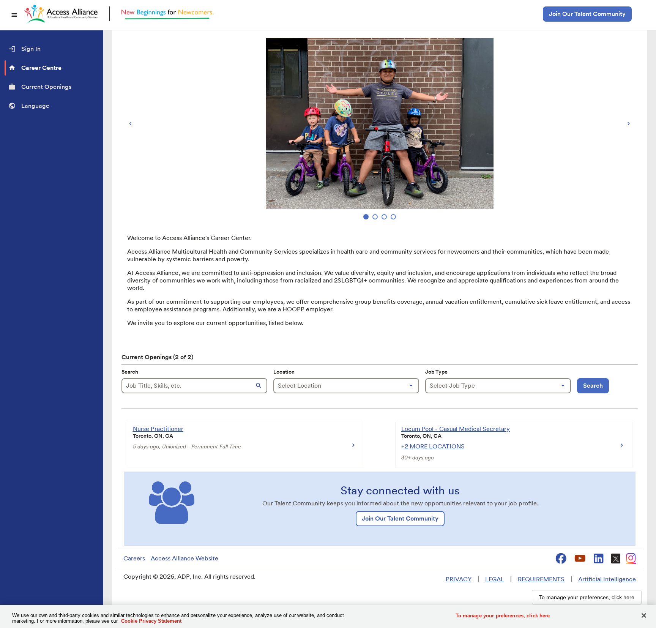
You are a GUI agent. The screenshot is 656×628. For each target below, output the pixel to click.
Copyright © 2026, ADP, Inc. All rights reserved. (189, 576)
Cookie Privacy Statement (151, 621)
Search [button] (593, 385)
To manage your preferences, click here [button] (586, 597)
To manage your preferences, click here (503, 616)
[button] (259, 386)
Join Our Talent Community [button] (587, 13)
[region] (379, 129)
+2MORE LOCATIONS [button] (433, 446)
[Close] (644, 615)
